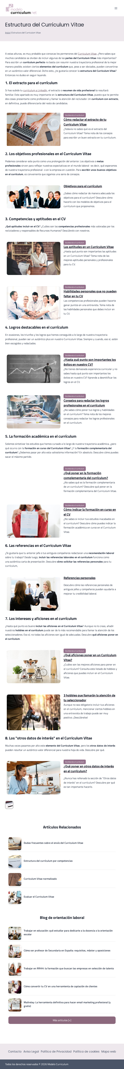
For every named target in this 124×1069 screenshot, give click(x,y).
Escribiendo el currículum (74, 115)
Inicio (7, 32)
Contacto (14, 1051)
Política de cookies (86, 1051)
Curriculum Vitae (87, 54)
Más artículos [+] (62, 1020)
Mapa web (108, 1051)
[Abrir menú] (116, 8)
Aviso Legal (31, 1051)
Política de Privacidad (56, 1051)
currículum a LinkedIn (35, 90)
